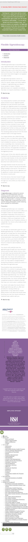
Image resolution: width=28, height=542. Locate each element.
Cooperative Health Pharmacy (13, 488)
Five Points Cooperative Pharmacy (15, 499)
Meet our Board (9, 439)
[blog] (10, 529)
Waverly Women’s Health (12, 516)
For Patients (15, 345)
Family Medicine (9, 456)
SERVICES (8, 446)
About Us (15, 342)
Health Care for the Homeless (13, 460)
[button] (2, 432)
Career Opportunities (15, 349)
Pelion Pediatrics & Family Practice (15, 511)
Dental (7, 453)
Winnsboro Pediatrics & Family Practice (16, 519)
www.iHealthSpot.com (19, 314)
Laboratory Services (10, 465)
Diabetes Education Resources (11, 522)
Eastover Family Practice (12, 491)
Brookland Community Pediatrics (14, 483)
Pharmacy (8, 470)
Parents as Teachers (11, 468)
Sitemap (15, 355)
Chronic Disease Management (13, 450)
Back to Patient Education (14, 49)
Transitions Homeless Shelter (13, 514)
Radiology (8, 447)
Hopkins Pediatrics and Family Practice (16, 504)
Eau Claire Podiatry (10, 498)
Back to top (6, 93)
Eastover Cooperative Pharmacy (14, 489)
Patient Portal (6, 525)
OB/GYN (7, 466)
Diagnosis (6, 57)
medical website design (13, 330)
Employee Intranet (14, 410)
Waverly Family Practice (12, 515)
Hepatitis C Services (11, 462)
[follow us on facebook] (3, 529)
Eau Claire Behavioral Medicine (14, 492)
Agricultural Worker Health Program (15, 449)
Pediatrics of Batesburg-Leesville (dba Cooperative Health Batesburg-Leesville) (16, 506)
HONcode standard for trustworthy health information (16, 327)
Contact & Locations (15, 348)
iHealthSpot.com (16, 424)
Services (15, 344)
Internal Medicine (10, 463)
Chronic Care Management (12, 459)
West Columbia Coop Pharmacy (14, 518)
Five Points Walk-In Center (12, 502)
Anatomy (6, 55)
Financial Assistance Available (13, 478)
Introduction (7, 53)
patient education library (11, 321)
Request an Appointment (9, 524)
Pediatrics (8, 469)
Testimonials (15, 347)
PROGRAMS (9, 457)
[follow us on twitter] (6, 529)
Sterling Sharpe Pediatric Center (14, 512)
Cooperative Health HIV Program (14, 473)
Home (15, 341)
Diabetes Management (11, 455)
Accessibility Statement (15, 351)
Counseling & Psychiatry (12, 452)
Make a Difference (10, 442)
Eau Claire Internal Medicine (13, 496)
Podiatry (7, 472)
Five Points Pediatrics (11, 501)
